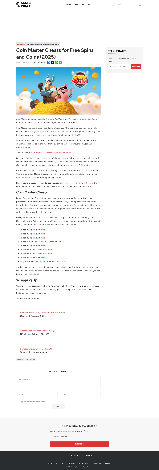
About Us (59, 463)
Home (19, 44)
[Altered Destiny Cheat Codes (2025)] (25, 323)
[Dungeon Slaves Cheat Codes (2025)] (25, 341)
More (89, 5)
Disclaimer (97, 463)
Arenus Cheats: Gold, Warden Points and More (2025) (45, 312)
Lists (82, 5)
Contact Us (71, 463)
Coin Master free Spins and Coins (75, 183)
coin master (30, 359)
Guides (68, 5)
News (76, 5)
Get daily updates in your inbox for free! (122, 59)
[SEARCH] (140, 5)
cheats (20, 359)
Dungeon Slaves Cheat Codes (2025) (37, 349)
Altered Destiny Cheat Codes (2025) (37, 331)
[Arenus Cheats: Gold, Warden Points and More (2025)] (25, 305)
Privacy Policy (84, 463)
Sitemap (108, 463)
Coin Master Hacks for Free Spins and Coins (51, 153)
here (43, 230)
